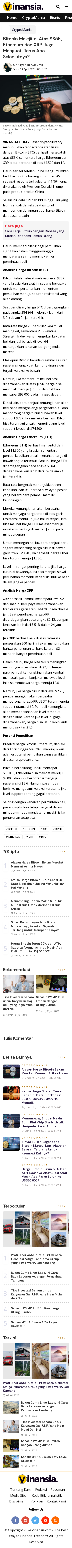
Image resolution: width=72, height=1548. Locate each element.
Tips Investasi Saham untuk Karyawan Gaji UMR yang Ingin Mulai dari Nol (18, 1003)
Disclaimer (17, 1501)
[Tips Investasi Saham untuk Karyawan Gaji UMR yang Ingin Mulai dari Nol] (11, 1426)
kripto (12, 829)
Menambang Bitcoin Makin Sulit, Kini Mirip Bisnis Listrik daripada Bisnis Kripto (43, 1122)
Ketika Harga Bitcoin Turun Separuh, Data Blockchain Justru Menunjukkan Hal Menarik (42, 1097)
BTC (43, 836)
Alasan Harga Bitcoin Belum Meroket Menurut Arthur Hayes (45, 1071)
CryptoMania (33, 17)
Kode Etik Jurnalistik (47, 1495)
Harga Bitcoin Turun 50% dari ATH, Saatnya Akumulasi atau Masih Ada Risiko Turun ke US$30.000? (44, 1175)
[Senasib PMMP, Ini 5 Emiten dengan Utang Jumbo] (11, 1445)
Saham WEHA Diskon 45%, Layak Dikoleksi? (34, 1324)
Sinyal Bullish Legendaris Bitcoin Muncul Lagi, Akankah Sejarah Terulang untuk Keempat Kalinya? (44, 1147)
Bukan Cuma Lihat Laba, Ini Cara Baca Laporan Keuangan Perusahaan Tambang (37, 1277)
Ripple (59, 829)
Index (62, 851)
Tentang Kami (20, 1489)
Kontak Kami (56, 1501)
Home (11, 17)
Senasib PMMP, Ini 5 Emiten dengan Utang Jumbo (50, 1001)
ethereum (14, 836)
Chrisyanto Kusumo (28, 65)
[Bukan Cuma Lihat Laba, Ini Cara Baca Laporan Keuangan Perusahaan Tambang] (11, 1407)
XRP (45, 829)
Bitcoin (30, 829)
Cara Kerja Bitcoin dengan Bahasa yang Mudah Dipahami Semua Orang (34, 233)
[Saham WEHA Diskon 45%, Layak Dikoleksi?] (11, 1461)
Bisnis (55, 17)
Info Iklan (36, 1501)
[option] (19, 997)
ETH (31, 836)
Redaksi (41, 1489)
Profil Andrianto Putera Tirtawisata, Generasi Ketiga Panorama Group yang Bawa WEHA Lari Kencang (36, 1259)
